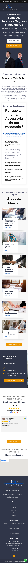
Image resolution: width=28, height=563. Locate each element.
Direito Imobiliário (11, 313)
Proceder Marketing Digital (18, 561)
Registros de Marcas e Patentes (9, 246)
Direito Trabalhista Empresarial (9, 269)
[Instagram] (14, 556)
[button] (22, 7)
